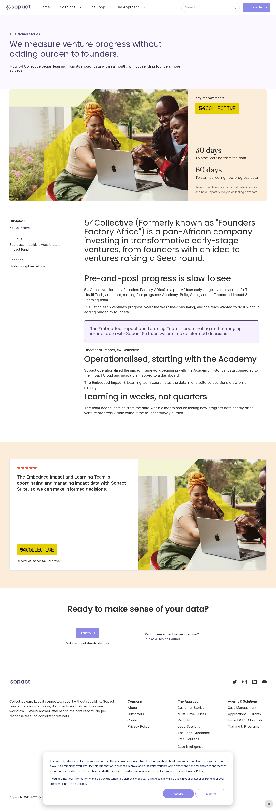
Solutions (67, 7)
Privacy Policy (138, 726)
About (132, 708)
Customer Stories (191, 708)
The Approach (128, 7)
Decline (211, 793)
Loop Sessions (189, 726)
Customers (135, 714)
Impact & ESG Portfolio (245, 720)
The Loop (97, 7)
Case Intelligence (190, 747)
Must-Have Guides (192, 714)
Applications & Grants (244, 714)
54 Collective (19, 228)
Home (45, 7)
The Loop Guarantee (194, 733)
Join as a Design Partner (162, 639)
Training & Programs (243, 726)
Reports (184, 720)
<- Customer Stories (24, 34)
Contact (133, 720)
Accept (178, 793)
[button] (69, 7)
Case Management (242, 708)
